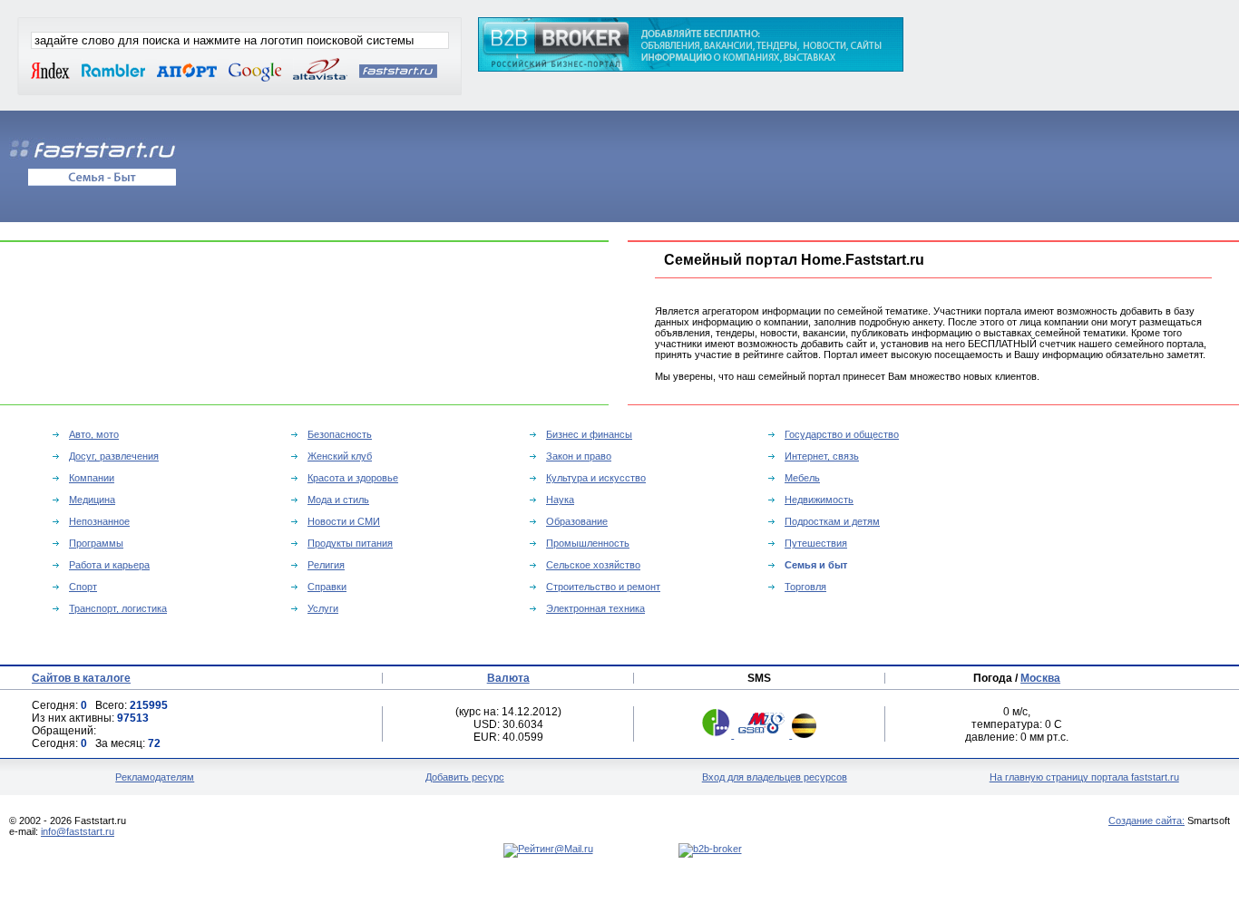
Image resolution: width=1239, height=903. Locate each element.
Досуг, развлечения (114, 456)
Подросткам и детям (832, 521)
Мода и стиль (338, 499)
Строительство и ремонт (603, 586)
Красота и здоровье (352, 477)
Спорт (83, 586)
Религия (326, 564)
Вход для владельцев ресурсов (774, 777)
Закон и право (578, 456)
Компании (91, 477)
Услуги (322, 608)
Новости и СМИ (343, 521)
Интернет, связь (822, 456)
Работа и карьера (109, 564)
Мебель (802, 477)
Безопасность (339, 434)
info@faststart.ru (77, 831)
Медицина (92, 499)
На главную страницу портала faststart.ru (1084, 777)
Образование (577, 521)
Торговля (805, 586)
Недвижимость (819, 499)
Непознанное (99, 521)
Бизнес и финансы (589, 434)
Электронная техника (595, 608)
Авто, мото (94, 434)
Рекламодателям (154, 777)
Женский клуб (339, 456)
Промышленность (587, 543)
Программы (96, 543)
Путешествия (816, 543)
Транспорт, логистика (118, 608)
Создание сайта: (1146, 820)
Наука (560, 499)
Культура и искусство (596, 477)
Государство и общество (842, 434)
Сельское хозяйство (593, 564)
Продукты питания (350, 543)
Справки (326, 586)
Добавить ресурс (464, 777)
